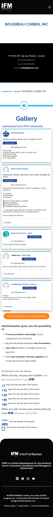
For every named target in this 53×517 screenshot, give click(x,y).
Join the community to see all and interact (26, 316)
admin (39, 501)
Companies (7, 91)
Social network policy (40, 506)
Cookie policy (23, 506)
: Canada (16, 91)
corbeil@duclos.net (29, 68)
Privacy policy (9, 506)
